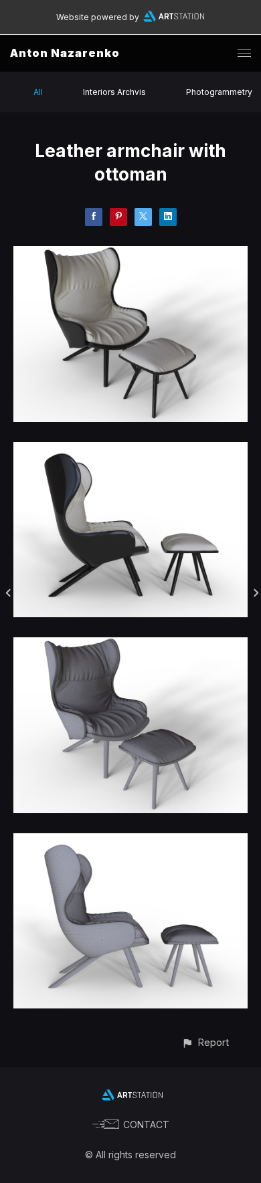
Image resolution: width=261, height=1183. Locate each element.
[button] (205, 1042)
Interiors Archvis (114, 92)
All (38, 92)
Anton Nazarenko (65, 53)
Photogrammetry (219, 92)
